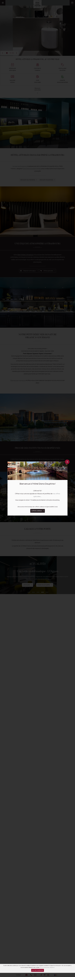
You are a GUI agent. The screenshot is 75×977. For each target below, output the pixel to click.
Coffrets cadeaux (36, 511)
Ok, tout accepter (37, 970)
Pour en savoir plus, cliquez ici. (47, 967)
